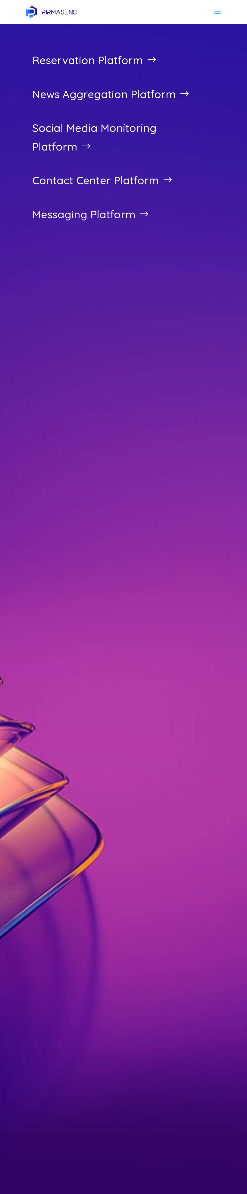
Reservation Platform (87, 60)
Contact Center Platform (95, 180)
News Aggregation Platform (104, 94)
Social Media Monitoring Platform (94, 137)
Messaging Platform (84, 214)
